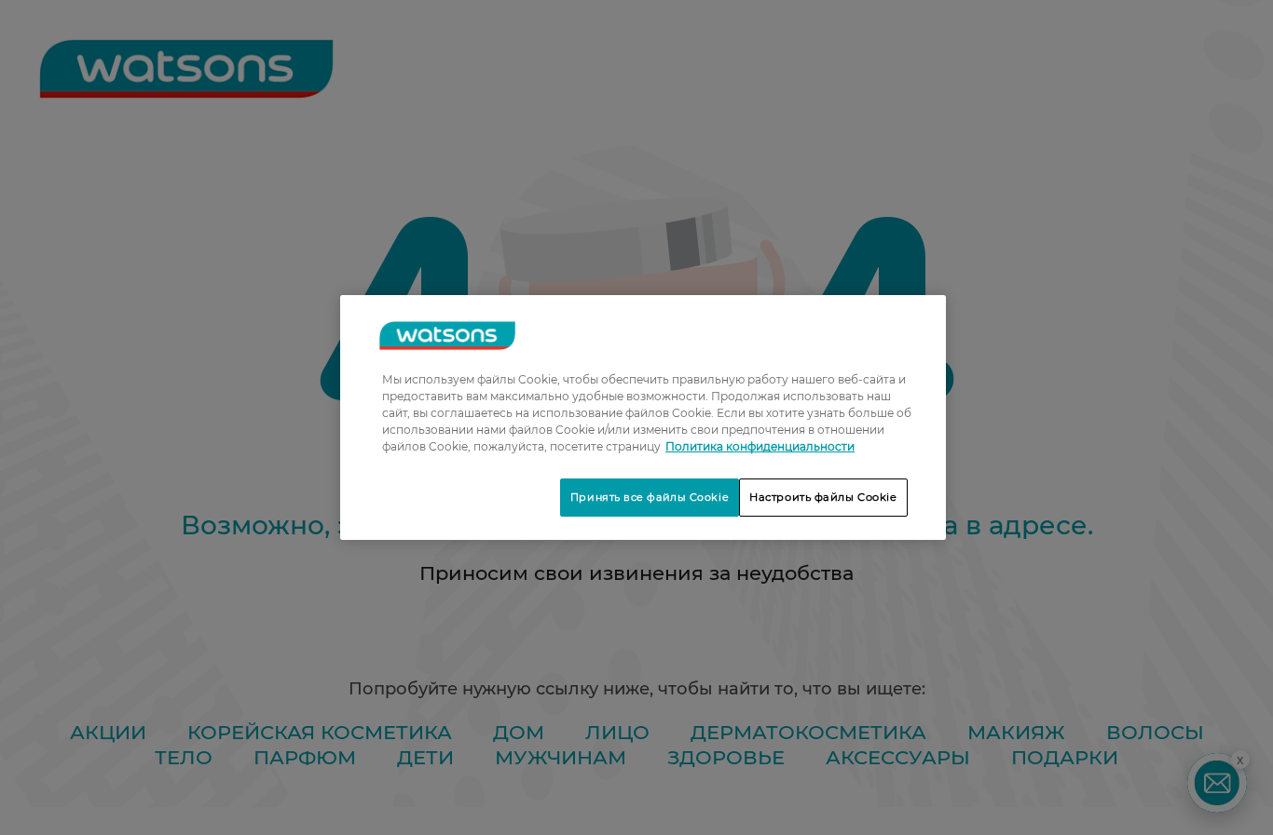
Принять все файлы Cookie (649, 497)
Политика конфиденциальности (760, 446)
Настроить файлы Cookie (823, 497)
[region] (643, 418)
